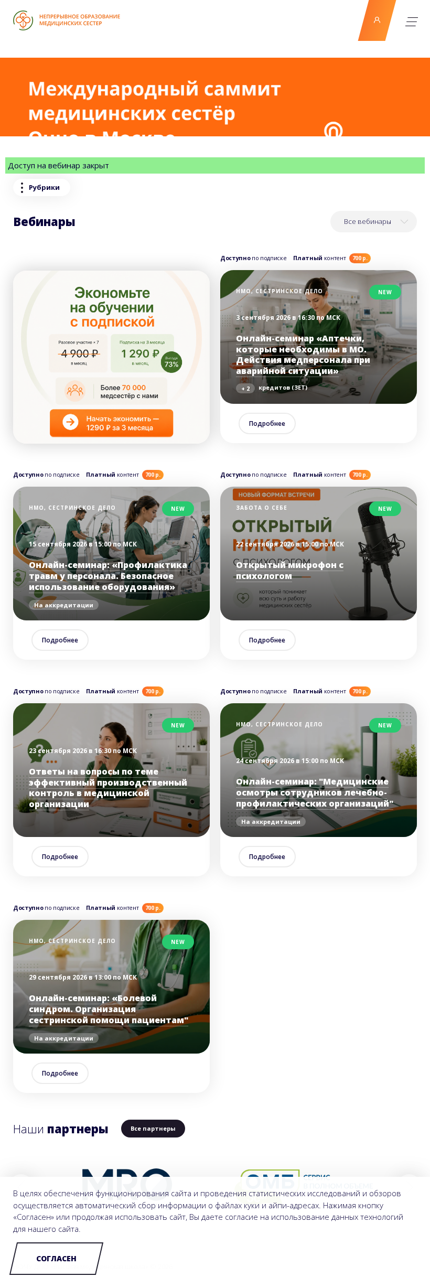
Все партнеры (153, 1128)
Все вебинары (367, 221)
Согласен (56, 1258)
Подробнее (267, 423)
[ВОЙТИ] (377, 20)
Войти (377, 20)
